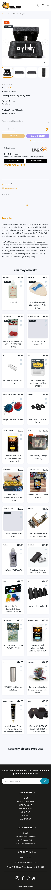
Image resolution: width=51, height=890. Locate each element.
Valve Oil (13, 302)
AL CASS (5, 545)
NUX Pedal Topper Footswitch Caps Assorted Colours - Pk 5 (13, 609)
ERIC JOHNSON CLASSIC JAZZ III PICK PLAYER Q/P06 (13, 344)
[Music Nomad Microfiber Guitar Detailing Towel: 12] (38, 632)
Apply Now (14, 161)
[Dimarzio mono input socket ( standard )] (38, 521)
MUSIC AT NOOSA (33, 316)
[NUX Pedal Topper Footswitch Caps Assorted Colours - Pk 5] (13, 593)
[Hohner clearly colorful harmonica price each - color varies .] (38, 674)
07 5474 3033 (25, 857)
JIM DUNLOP (7, 316)
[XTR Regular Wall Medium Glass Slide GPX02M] (38, 368)
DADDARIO (31, 394)
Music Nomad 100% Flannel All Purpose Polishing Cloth (13, 458)
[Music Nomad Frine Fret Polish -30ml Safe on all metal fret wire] (13, 713)
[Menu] (48, 5)
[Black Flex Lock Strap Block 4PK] (38, 407)
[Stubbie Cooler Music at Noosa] (38, 482)
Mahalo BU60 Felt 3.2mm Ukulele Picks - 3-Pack (38, 305)
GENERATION (7, 469)
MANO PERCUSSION (9, 394)
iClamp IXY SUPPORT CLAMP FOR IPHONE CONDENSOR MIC (38, 729)
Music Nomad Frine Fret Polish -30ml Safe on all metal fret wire (13, 729)
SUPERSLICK (7, 277)
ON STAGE (31, 545)
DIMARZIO (31, 508)
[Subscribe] (44, 781)
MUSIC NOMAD (8, 430)
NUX (4, 581)
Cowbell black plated (38, 606)
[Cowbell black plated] (38, 593)
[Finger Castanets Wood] (13, 407)
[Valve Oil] (13, 289)
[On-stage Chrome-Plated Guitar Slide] (38, 557)
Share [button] (6, 194)
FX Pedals (19, 110)
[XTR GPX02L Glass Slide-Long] (13, 368)
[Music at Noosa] (11, 5)
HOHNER (30, 662)
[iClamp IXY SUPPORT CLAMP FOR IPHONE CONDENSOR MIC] (38, 713)
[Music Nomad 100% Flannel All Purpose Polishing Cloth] (13, 443)
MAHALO (31, 277)
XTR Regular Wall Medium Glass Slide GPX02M (38, 383)
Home (4, 14)
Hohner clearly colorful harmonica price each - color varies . (38, 690)
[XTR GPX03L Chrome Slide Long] (13, 674)
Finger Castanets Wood (13, 419)
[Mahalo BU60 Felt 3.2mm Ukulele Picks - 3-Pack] (38, 289)
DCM (29, 430)
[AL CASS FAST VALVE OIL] (13, 557)
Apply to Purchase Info (14, 165)
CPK (29, 581)
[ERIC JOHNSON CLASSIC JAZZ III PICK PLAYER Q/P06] (13, 328)
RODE (29, 701)
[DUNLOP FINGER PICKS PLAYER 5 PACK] (13, 632)
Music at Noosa (28, 886)
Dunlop (10, 88)
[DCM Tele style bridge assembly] (38, 443)
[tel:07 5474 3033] (38, 5)
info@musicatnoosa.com (25, 862)
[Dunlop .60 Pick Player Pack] (13, 521)
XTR (4, 355)
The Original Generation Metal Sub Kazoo (13, 497)
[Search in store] (43, 5)
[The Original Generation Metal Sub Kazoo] (13, 482)
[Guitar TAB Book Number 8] (38, 328)
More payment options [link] (37, 141)
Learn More (36, 161)
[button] (45, 42)
